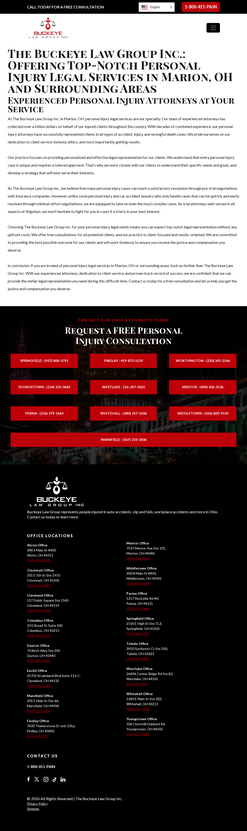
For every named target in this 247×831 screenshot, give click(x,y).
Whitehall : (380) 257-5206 (123, 413)
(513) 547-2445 (38, 585)
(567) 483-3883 (138, 659)
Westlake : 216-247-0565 (123, 387)
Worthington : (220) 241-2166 (203, 361)
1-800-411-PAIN (201, 6)
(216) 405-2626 (38, 686)
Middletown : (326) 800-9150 (203, 413)
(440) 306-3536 (138, 558)
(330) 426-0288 (38, 560)
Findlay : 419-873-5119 (123, 361)
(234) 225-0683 (138, 734)
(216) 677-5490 (38, 610)
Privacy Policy (37, 804)
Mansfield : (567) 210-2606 (123, 439)
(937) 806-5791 (138, 634)
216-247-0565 (137, 684)
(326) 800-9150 (138, 583)
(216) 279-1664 (138, 608)
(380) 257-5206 (138, 709)
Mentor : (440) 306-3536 (202, 387)
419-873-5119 (38, 736)
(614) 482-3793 (38, 636)
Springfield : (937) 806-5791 (44, 361)
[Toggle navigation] (213, 28)
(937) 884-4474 (38, 661)
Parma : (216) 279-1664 (44, 413)
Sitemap (33, 809)
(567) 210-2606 (38, 711)
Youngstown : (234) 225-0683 (44, 387)
